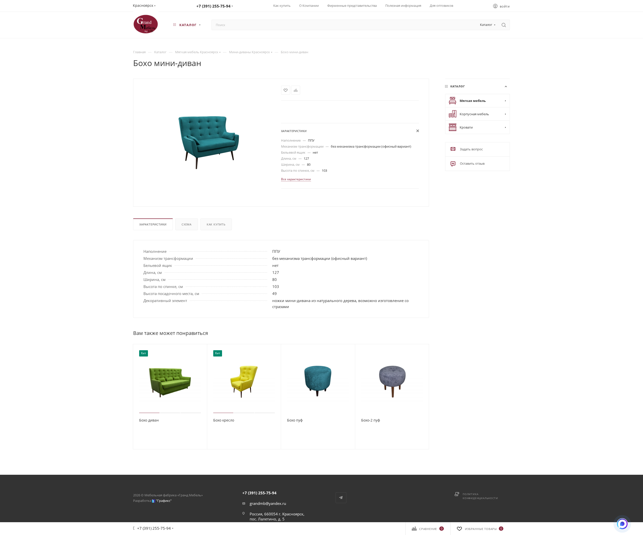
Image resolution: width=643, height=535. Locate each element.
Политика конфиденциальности (480, 496)
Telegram (341, 497)
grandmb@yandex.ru (268, 503)
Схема (187, 224)
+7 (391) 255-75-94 (213, 6)
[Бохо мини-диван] (207, 142)
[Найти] (504, 25)
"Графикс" (164, 500)
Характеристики (153, 224)
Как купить (216, 224)
